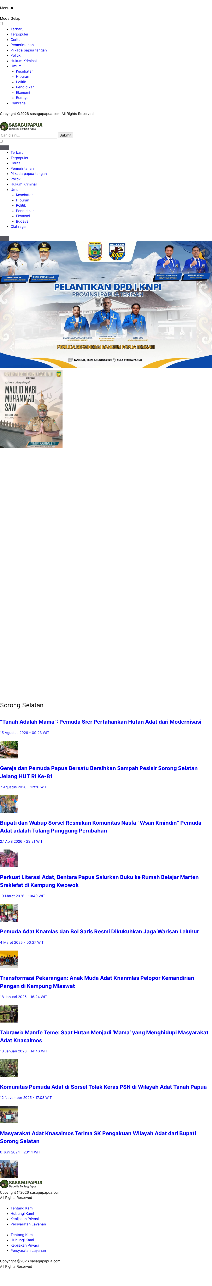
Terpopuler (19, 34)
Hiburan (22, 76)
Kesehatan (25, 71)
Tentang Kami (22, 1208)
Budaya (22, 98)
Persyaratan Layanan (28, 1224)
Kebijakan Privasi (25, 1219)
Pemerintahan (22, 45)
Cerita (15, 40)
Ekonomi (23, 92)
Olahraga (18, 103)
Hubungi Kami (22, 1214)
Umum (16, 66)
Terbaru (17, 29)
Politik (15, 55)
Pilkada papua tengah (29, 50)
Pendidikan (25, 87)
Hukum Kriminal (24, 61)
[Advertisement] (16, 512)
